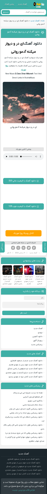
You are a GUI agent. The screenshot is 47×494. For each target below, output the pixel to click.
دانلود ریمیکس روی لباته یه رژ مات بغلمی (26, 413)
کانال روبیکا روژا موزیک (23, 233)
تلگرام (13, 248)
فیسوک (34, 248)
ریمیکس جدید (36, 344)
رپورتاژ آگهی (37, 340)
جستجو (6, 12)
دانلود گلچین (37, 336)
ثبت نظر (23, 313)
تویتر (29, 248)
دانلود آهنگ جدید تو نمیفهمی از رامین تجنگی (25, 368)
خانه (43, 21)
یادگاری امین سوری (35, 401)
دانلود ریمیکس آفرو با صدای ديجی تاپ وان (25, 409)
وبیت (14, 490)
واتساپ (18, 248)
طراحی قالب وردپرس (26, 490)
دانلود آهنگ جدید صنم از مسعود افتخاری (26, 360)
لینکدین (23, 248)
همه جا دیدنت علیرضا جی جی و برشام (27, 393)
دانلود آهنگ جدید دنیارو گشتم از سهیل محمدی (24, 372)
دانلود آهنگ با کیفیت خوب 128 (22, 206)
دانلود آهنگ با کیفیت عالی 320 (22, 181)
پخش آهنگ (9, 4)
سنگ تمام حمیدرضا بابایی (32, 405)
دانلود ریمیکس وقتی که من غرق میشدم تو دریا (23, 433)
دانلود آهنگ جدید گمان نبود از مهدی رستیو (25, 377)
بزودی (40, 332)
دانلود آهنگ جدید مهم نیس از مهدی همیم (25, 365)
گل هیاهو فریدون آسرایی (32, 397)
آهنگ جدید (22, 4)
